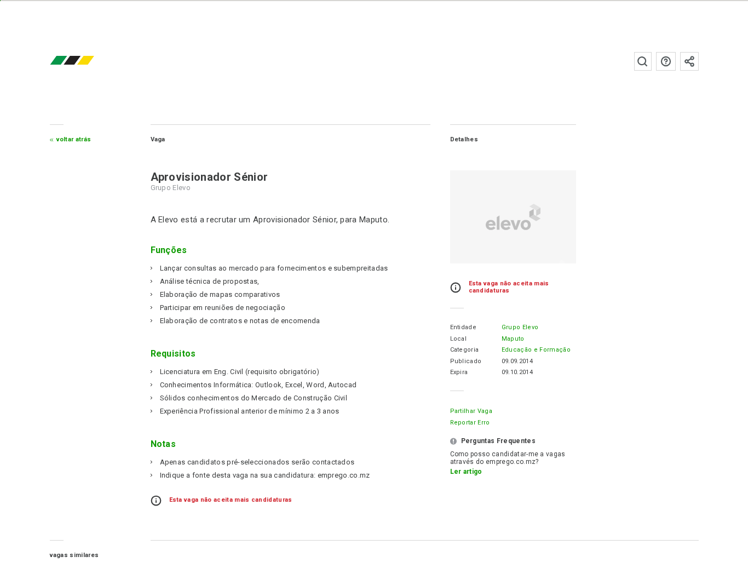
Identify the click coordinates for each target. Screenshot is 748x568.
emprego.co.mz (88, 61)
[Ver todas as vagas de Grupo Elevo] (513, 216)
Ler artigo (466, 471)
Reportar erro (470, 422)
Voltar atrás (73, 139)
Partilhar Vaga (471, 411)
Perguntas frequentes (666, 61)
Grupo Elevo (520, 327)
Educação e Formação (536, 349)
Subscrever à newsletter (689, 61)
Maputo (513, 338)
